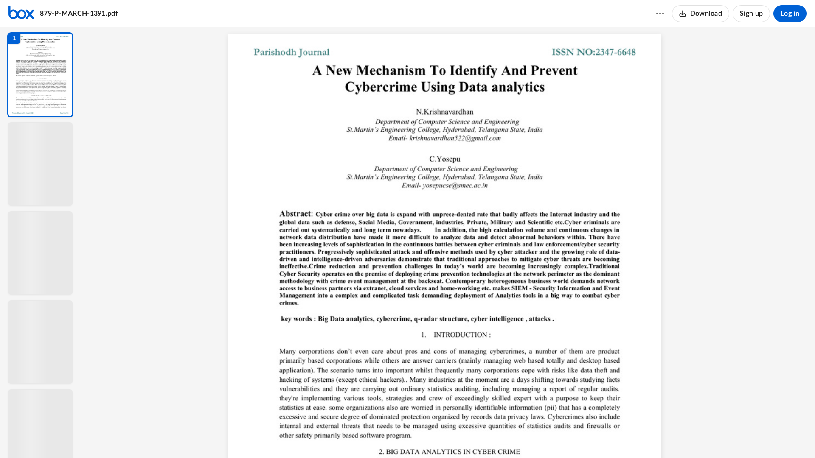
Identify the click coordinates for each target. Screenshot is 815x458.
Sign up (751, 13)
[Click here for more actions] (660, 13)
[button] (40, 75)
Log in (790, 13)
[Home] (21, 14)
